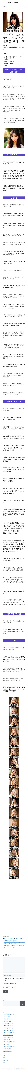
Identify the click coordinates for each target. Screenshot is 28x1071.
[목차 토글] (20, 54)
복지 (5, 938)
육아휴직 (7, 940)
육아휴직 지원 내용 (9, 61)
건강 (4, 1053)
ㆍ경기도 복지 (6, 1016)
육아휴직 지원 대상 (9, 58)
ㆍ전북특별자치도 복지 (9, 1042)
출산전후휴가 (13, 940)
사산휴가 (17, 938)
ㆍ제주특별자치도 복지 (9, 1046)
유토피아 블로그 (14, 2)
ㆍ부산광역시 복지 (8, 1028)
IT (3, 1012)
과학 (4, 1055)
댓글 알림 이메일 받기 (10, 983)
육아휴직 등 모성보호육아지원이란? (13, 56)
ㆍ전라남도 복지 (7, 1039)
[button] (25, 7)
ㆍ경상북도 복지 (7, 1021)
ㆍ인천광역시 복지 (8, 1037)
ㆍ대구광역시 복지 (8, 1023)
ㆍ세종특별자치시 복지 (9, 1032)
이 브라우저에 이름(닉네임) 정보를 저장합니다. (14, 979)
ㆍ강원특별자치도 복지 (9, 1014)
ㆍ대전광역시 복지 (8, 1025)
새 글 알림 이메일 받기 (10, 987)
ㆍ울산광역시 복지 (8, 1035)
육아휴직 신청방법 (8, 63)
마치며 (5, 65)
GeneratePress (22, 1069)
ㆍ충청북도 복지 (7, 1051)
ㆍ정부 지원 (10, 938)
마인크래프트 (6, 1060)
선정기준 (6, 60)
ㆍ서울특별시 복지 (8, 1030)
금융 (4, 1058)
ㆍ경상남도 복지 (7, 1019)
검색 (4, 1000)
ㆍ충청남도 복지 (7, 1048)
